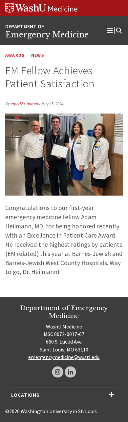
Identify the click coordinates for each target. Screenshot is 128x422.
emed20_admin (24, 104)
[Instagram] (57, 372)
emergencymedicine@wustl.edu (63, 357)
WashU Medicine (64, 326)
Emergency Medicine (47, 34)
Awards (15, 55)
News (37, 55)
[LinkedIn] (70, 372)
